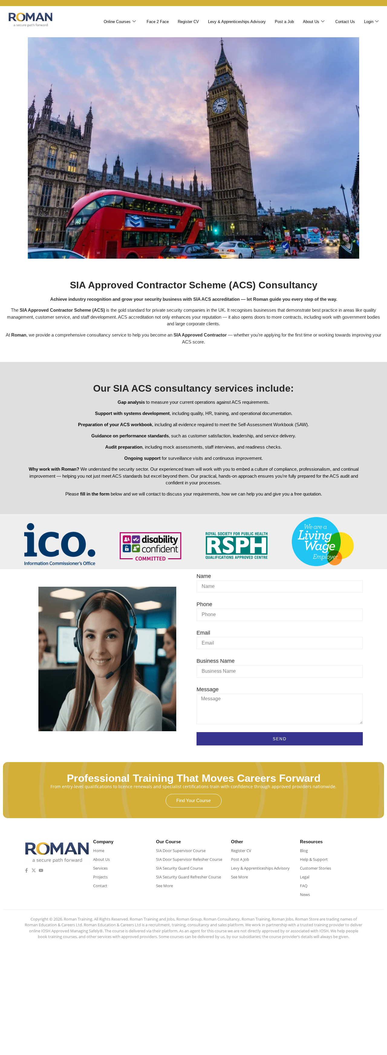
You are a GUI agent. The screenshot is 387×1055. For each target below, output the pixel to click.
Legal (304, 877)
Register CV (188, 21)
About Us (311, 21)
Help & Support (314, 859)
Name (204, 576)
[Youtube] (41, 870)
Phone (204, 604)
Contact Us (345, 21)
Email (203, 633)
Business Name (216, 661)
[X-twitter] (33, 870)
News (305, 894)
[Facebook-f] (26, 870)
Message (208, 689)
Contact (100, 885)
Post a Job (284, 21)
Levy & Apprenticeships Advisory (237, 21)
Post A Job (240, 859)
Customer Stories (315, 868)
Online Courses (117, 21)
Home (98, 850)
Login (368, 21)
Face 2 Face (158, 21)
